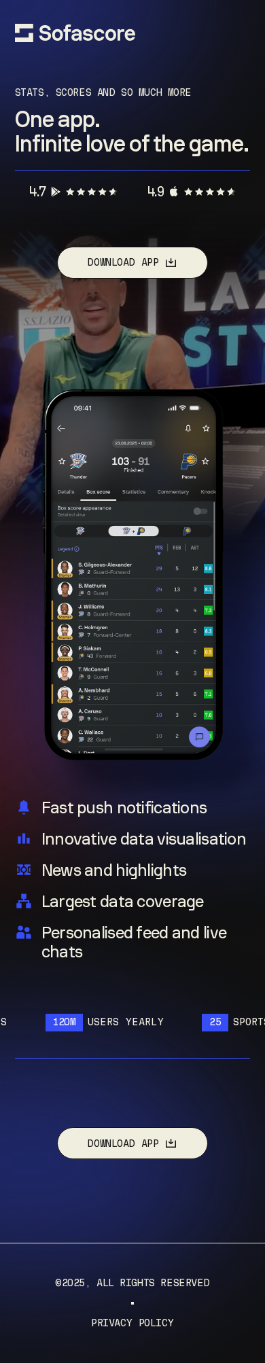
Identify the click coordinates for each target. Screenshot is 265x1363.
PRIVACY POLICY (132, 1323)
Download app (122, 262)
